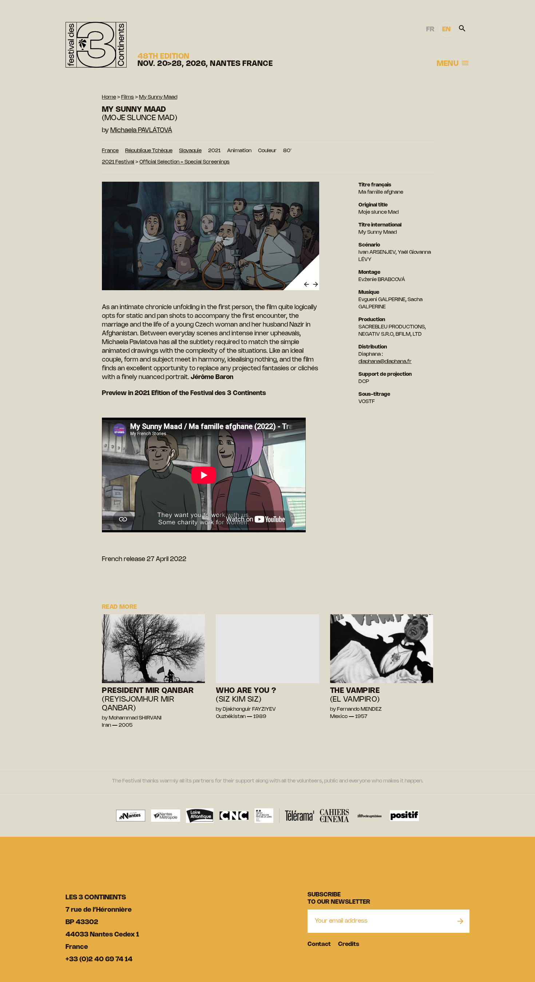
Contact (319, 944)
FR (430, 29)
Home (109, 97)
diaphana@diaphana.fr (385, 361)
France (110, 151)
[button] (305, 284)
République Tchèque (149, 151)
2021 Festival (118, 162)
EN (446, 29)
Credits (348, 944)
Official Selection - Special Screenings (184, 162)
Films (127, 97)
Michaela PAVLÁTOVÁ (141, 130)
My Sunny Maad (158, 97)
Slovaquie (190, 151)
